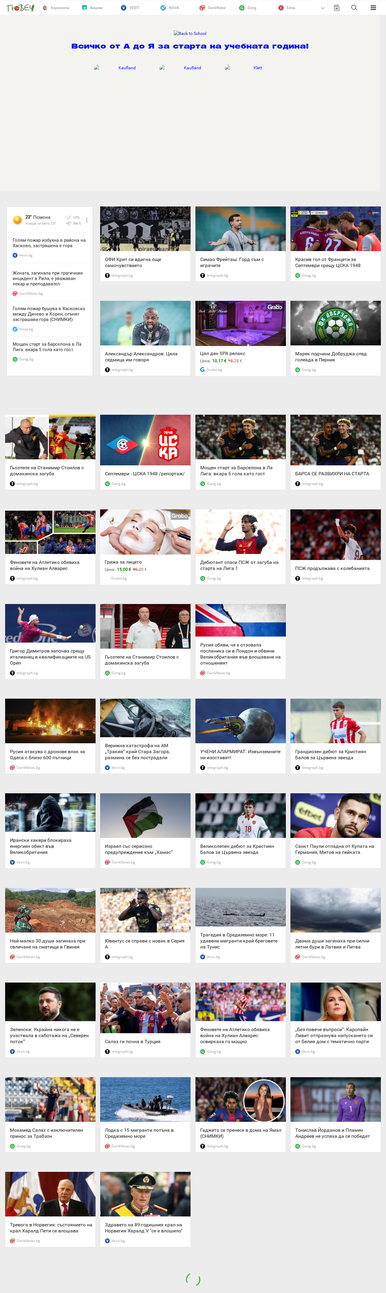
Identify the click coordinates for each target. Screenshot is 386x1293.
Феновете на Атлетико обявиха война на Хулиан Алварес (45, 565)
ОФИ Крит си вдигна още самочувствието (133, 262)
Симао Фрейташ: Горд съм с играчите (232, 262)
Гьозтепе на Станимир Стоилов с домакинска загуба (47, 471)
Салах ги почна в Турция (132, 1041)
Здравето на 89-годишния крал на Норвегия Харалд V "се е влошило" (143, 1228)
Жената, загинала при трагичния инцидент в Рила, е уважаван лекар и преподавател (48, 278)
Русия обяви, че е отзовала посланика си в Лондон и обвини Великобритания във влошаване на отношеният (240, 654)
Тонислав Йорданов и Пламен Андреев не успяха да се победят (332, 1133)
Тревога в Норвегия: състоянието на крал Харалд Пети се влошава (51, 1228)
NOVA (174, 8)
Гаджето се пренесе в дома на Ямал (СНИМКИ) (240, 1133)
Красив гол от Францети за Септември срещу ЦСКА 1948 (328, 262)
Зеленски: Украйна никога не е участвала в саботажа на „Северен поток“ (49, 1035)
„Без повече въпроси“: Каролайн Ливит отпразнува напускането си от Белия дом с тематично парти (334, 1035)
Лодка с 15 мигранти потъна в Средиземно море (139, 1133)
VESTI (134, 8)
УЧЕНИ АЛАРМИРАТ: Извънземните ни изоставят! (240, 754)
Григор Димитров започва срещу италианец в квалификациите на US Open (50, 657)
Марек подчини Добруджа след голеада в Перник (331, 357)
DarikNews (217, 8)
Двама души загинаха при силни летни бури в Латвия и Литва (332, 944)
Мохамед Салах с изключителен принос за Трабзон (46, 1133)
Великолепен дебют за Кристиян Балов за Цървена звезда (237, 849)
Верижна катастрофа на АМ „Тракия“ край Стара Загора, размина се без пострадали (137, 751)
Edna (291, 8)
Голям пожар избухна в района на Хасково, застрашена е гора (49, 243)
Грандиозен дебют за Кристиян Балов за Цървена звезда (330, 754)
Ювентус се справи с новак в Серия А (145, 944)
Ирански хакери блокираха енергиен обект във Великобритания (40, 846)
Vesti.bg (26, 255)
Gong (252, 8)
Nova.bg (26, 329)
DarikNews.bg (31, 293)
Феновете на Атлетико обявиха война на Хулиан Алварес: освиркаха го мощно (235, 1035)
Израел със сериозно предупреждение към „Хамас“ (139, 849)
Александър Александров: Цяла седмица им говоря (141, 357)
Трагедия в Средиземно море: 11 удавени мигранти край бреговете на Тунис (238, 941)
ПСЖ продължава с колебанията (332, 568)
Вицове (96, 8)
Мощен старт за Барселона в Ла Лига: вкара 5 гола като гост (47, 346)
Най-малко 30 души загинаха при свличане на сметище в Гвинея (47, 944)
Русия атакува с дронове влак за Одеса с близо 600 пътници (47, 754)
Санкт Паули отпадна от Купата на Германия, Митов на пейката (334, 849)
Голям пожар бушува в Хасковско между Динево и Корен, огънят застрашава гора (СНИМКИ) (49, 314)
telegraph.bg (122, 275)
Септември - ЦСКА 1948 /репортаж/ (145, 474)
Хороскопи (60, 8)
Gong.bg (26, 359)
